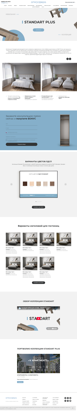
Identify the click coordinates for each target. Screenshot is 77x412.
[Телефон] (68, 398)
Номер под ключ (47, 5)
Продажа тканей (22, 5)
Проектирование (64, 5)
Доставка (34, 404)
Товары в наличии (25, 402)
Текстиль (10, 5)
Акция (5, 5)
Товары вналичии (30, 5)
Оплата (33, 402)
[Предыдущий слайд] (67, 59)
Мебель (15, 5)
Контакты (54, 404)
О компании (34, 397)
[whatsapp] (70, 401)
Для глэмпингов (39, 5)
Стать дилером (56, 5)
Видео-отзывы (55, 399)
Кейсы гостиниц (35, 399)
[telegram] (68, 401)
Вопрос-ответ (55, 402)
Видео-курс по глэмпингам (45, 404)
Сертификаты (55, 401)
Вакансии (44, 400)
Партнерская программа (45, 398)
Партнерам (71, 5)
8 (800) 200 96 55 (5, 1)
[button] (38, 30)
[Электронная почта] (70, 398)
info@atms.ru (4, 3)
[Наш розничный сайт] (65, 398)
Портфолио (34, 401)
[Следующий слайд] (70, 59)
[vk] (65, 401)
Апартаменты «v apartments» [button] (27, 375)
